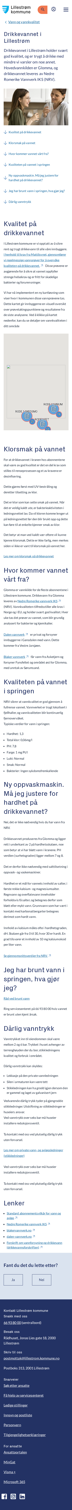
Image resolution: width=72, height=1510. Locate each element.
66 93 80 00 (12, 1322)
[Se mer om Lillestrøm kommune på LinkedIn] (22, 1496)
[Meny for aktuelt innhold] (65, 9)
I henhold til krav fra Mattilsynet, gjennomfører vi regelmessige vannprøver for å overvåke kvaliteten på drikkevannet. (35, 260)
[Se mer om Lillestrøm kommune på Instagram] (13, 1496)
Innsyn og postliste (18, 1415)
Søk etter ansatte (17, 1385)
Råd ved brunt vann (17, 998)
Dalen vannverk (14, 634)
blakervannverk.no (19, 1230)
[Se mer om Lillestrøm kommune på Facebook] (4, 1496)
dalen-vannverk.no (19, 1236)
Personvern (12, 1425)
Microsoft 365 (14, 1482)
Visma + (10, 1472)
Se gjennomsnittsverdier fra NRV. (26, 955)
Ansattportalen (15, 1452)
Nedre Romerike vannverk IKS (37, 601)
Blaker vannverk (14, 656)
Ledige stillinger (16, 1405)
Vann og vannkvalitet (24, 22)
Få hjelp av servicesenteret (24, 1395)
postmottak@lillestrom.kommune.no (32, 1358)
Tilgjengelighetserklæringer (25, 1435)
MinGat (10, 1462)
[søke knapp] (42, 9)
